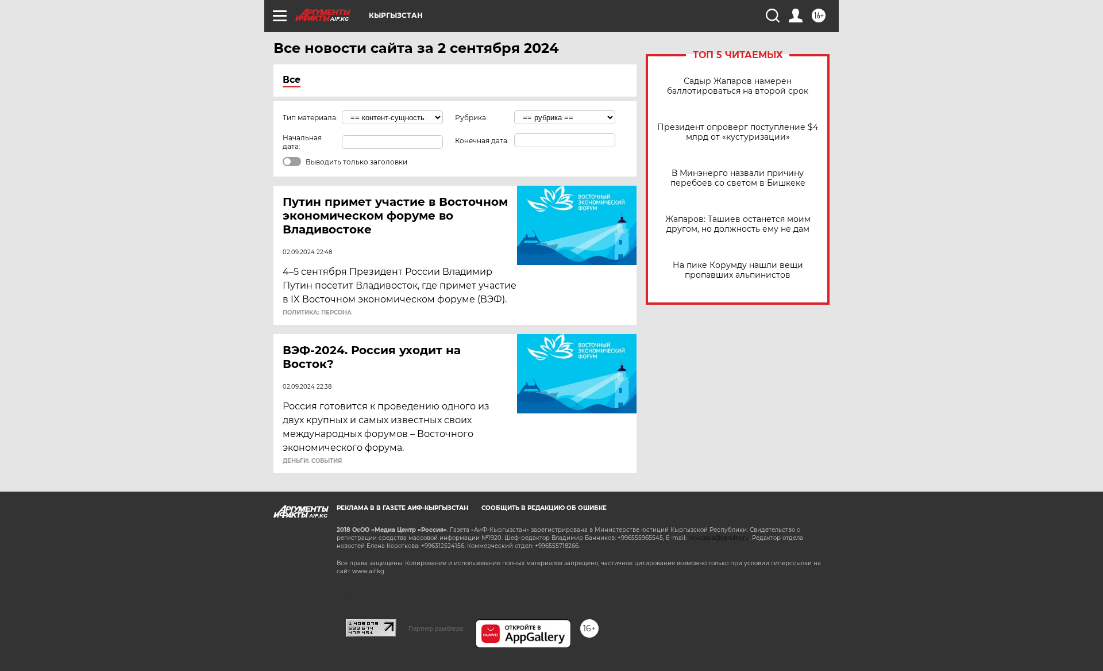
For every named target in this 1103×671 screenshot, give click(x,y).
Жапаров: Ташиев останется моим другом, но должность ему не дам (738, 224)
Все (291, 79)
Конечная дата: (482, 140)
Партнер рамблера (435, 628)
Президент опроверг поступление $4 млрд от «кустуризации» (737, 132)
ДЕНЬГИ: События (312, 461)
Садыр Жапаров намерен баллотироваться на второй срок (737, 86)
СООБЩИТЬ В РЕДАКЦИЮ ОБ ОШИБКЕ (544, 508)
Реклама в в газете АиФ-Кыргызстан (402, 508)
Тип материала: (310, 117)
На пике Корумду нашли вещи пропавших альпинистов (738, 270)
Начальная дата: (302, 142)
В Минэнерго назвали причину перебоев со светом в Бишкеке (737, 178)
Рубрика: (471, 117)
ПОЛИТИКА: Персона (317, 313)
